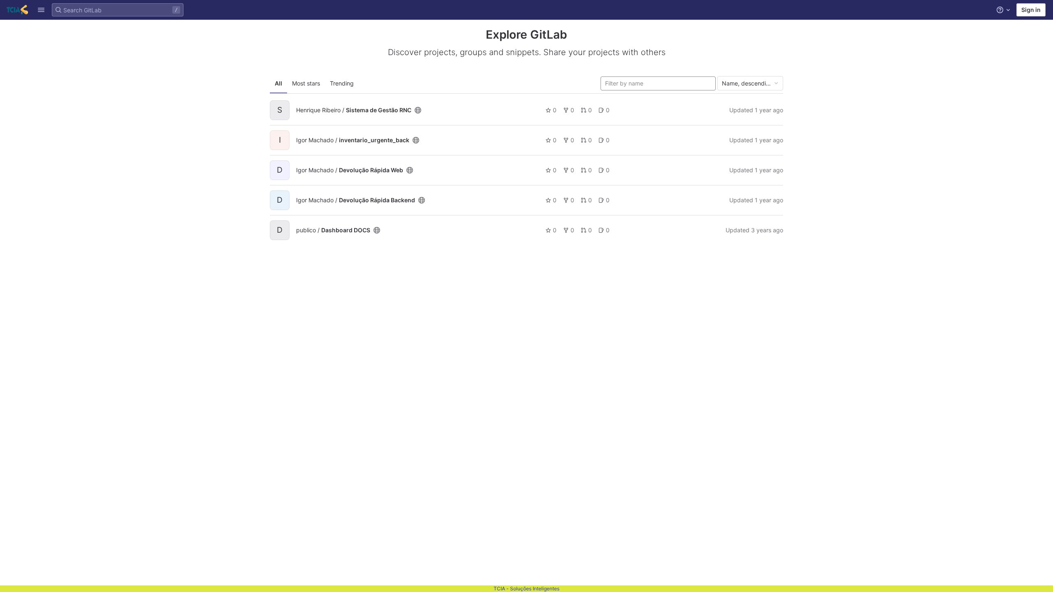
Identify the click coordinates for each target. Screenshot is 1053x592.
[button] (41, 9)
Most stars (306, 83)
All (278, 83)
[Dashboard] (17, 10)
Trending (342, 83)
